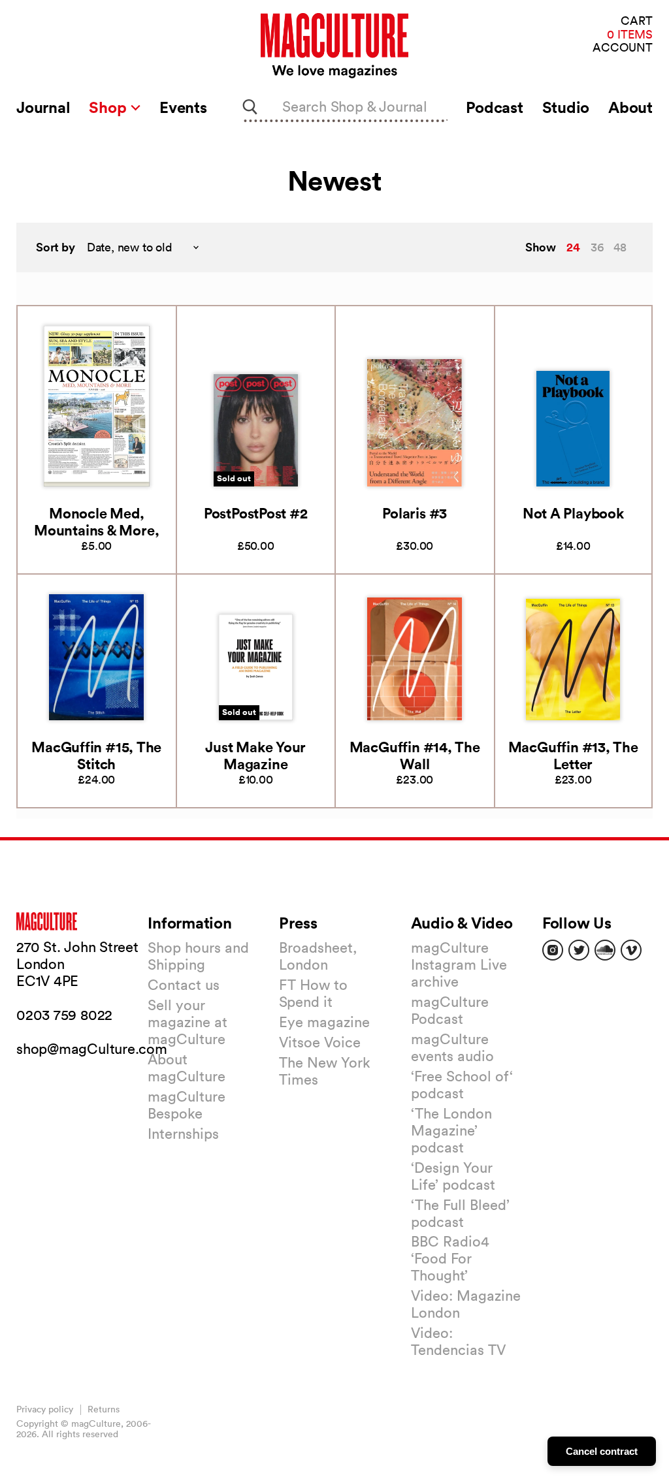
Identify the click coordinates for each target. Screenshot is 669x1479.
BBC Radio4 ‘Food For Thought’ (450, 1258)
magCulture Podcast (450, 1010)
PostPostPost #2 (256, 512)
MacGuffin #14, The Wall (415, 755)
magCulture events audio (452, 1047)
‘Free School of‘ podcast (462, 1085)
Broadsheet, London (318, 956)
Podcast (494, 107)
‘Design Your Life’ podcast (453, 1176)
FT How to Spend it (313, 993)
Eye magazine (324, 1021)
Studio (566, 107)
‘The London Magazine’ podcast (451, 1130)
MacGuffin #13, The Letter (573, 755)
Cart (637, 21)
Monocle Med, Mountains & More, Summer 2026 (96, 529)
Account (623, 48)
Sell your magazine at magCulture (187, 1021)
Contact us (184, 984)
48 (620, 247)
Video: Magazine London (466, 1304)
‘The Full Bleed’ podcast (460, 1213)
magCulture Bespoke (186, 1105)
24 (573, 247)
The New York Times (324, 1071)
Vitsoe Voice (320, 1042)
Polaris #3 (414, 512)
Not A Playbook (573, 512)
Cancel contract (602, 1451)
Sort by (55, 247)
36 (597, 247)
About (630, 107)
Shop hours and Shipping (198, 956)
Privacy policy (44, 1409)
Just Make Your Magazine (255, 755)
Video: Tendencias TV (458, 1341)
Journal (43, 107)
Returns (104, 1409)
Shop (109, 107)
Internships (183, 1133)
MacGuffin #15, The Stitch (96, 755)
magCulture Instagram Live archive (459, 964)
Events (183, 107)
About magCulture (186, 1068)
